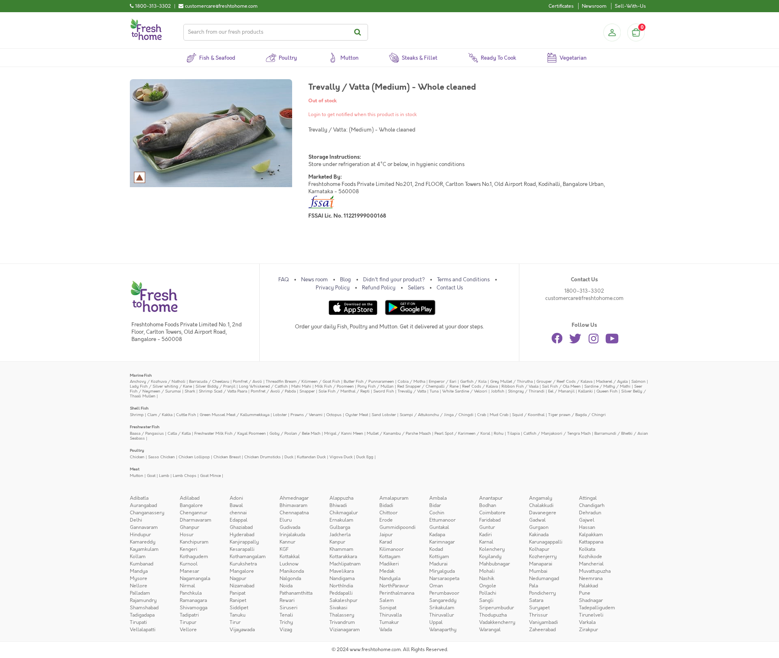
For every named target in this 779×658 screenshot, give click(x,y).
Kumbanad (141, 564)
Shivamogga (193, 607)
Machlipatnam (345, 564)
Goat (151, 475)
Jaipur (386, 534)
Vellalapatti (142, 629)
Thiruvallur (441, 615)
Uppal (436, 622)
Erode (386, 520)
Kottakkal (290, 556)
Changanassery (147, 512)
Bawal (236, 505)
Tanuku (237, 615)
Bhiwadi (338, 505)
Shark (190, 391)
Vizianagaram (344, 629)
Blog (345, 279)
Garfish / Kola (473, 381)
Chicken (137, 457)
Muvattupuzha (595, 571)
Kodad (436, 549)
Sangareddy (442, 600)
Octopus (334, 415)
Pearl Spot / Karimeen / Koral (462, 433)
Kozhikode (590, 556)
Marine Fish (141, 375)
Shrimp (137, 415)
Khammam (341, 549)
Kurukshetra (243, 564)
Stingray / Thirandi (526, 391)
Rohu (499, 433)
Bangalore (191, 505)
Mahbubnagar (494, 564)
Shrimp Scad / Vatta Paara (223, 391)
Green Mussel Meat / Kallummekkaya (234, 415)
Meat (135, 469)
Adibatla (139, 498)
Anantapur (491, 498)
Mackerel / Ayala (612, 381)
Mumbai (538, 571)
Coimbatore (492, 512)
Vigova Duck (341, 457)
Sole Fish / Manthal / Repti (344, 391)
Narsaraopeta (444, 578)
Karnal (486, 542)
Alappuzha (341, 498)
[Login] (612, 32)
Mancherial (591, 564)
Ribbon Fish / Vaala (519, 386)
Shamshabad (144, 607)
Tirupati (138, 622)
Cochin (436, 512)
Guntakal (439, 527)
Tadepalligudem (597, 607)
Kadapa (437, 534)
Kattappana (591, 542)
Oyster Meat (356, 415)
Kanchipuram (194, 542)
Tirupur (188, 622)
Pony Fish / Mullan (375, 386)
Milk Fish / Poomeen (334, 386)
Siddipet (239, 607)
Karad (385, 542)
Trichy (286, 622)
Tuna (434, 391)
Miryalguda (442, 571)
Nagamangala (195, 578)
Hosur (187, 534)
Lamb (164, 475)
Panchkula (191, 593)
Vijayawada (242, 629)
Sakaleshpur (343, 600)
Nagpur (238, 578)
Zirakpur (588, 629)
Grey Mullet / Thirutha (511, 381)
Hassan (587, 527)
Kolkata (587, 549)
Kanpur (337, 542)
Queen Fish (607, 391)
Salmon (638, 381)
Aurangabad (143, 505)
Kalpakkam (591, 534)
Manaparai (540, 564)
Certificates (561, 6)
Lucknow (289, 564)
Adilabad (190, 498)
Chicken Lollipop (194, 457)
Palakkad (588, 585)
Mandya (139, 571)
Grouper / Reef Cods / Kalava (564, 381)
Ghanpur (189, 527)
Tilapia (513, 433)
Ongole (487, 585)
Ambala (438, 498)
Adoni (236, 498)
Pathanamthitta (296, 593)
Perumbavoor (444, 593)
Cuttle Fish (186, 415)
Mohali (487, 571)
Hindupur (140, 534)
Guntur (487, 527)
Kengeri (188, 549)
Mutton (136, 475)
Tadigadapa (142, 615)
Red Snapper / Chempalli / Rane (427, 386)
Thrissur (538, 615)
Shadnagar (591, 600)
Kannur (287, 542)
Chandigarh (592, 505)
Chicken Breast (227, 457)
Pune (584, 593)
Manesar (189, 571)
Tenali (286, 615)
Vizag (286, 629)
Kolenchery (492, 549)
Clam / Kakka (159, 415)
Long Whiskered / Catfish (263, 386)
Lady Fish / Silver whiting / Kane (161, 386)
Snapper (307, 391)
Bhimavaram (294, 505)
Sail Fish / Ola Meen (561, 386)
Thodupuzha (493, 615)
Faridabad (490, 520)
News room (314, 279)
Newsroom (594, 6)
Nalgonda (290, 578)
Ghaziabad (241, 527)
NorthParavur (394, 585)
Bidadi (386, 505)
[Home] (146, 22)
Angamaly (540, 498)
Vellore (188, 629)
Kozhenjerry (543, 556)
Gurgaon (539, 527)
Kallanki (585, 391)
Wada (385, 629)
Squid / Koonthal (528, 415)
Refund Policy (379, 287)
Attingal (588, 498)
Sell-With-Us (630, 6)
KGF (284, 549)
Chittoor (388, 512)
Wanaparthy (442, 629)
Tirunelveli (591, 615)
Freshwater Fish (144, 427)
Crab (481, 415)
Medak (386, 571)
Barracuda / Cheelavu (209, 381)
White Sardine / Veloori (464, 391)
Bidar (435, 505)
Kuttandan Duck (311, 457)
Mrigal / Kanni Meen (343, 433)
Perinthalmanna (396, 593)
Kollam (138, 556)
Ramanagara (193, 600)
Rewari (287, 600)
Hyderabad (242, 534)
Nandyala (389, 578)
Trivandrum (342, 622)
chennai (238, 512)
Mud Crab (499, 415)
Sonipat (387, 607)
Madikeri (389, 564)
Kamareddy (142, 542)
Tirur (235, 622)
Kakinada (539, 534)
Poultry (137, 450)
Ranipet (238, 600)
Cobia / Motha (411, 381)
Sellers (416, 287)
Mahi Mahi (301, 386)
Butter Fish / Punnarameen (369, 381)
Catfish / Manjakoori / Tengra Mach (557, 433)
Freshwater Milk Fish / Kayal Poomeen (230, 433)
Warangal (490, 629)
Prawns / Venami (307, 415)
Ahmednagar (294, 498)
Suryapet (539, 607)
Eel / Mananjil (561, 391)
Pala (533, 585)
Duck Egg (364, 457)
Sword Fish (383, 391)
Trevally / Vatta (412, 391)
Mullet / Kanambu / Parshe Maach (399, 433)
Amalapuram (394, 498)
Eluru (286, 520)
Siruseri (288, 607)
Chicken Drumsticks (262, 457)
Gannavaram (144, 527)
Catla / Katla (179, 433)
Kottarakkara (343, 556)
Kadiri (485, 534)
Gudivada (290, 527)
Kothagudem (194, 556)
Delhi (136, 520)
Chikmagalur (343, 512)
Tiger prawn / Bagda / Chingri (577, 415)
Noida (286, 585)
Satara (536, 600)
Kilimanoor (391, 549)
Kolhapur (539, 549)
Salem (386, 600)
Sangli (486, 600)
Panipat (237, 593)
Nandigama (342, 578)
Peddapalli (341, 593)
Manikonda (292, 571)
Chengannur (193, 512)
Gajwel (586, 520)
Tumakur (389, 622)
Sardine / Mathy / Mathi (607, 386)
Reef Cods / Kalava (480, 386)
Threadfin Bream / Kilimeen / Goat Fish (303, 381)
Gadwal (537, 520)
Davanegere (542, 512)
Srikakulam (441, 607)
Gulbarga (339, 527)
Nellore (138, 585)
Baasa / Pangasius (147, 433)
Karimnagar (442, 542)
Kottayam (389, 556)
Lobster (280, 415)
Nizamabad (242, 585)
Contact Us (450, 287)
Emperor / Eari (442, 381)
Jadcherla (340, 534)
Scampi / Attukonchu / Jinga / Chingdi (436, 415)
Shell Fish (139, 408)
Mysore (138, 578)
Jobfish (497, 391)
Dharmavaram (195, 520)
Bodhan (487, 505)
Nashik (486, 578)
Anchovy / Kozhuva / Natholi (157, 381)
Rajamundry (143, 600)
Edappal (238, 520)
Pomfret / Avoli (247, 381)
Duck (288, 457)
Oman (436, 585)
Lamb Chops (184, 475)
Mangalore (242, 571)
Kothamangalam (248, 556)
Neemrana (591, 578)
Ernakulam (341, 520)
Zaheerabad (542, 629)
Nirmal (187, 585)
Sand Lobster (384, 415)
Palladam (140, 593)
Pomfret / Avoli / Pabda (273, 391)
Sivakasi (338, 607)
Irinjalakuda (292, 534)
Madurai (438, 564)
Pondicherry (542, 593)
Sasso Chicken (161, 457)
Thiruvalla (390, 615)
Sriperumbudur (496, 607)
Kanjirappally (244, 542)
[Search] (359, 32)
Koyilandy (490, 556)
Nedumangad (544, 578)
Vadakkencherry (497, 622)
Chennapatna (294, 512)
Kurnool (189, 564)
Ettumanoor (442, 520)
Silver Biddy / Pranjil (215, 386)
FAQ (283, 279)
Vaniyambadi (543, 622)
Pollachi (487, 593)
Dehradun (590, 512)
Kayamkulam (144, 549)
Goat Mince (210, 475)
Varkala (587, 622)
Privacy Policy (333, 287)
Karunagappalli (545, 542)
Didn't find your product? (394, 279)
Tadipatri (189, 615)
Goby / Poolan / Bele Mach (295, 433)
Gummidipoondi (397, 527)
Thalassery (341, 615)
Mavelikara (341, 571)
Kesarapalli (242, 549)
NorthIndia (341, 585)
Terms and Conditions (463, 279)
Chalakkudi (541, 505)
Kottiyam (439, 556)
